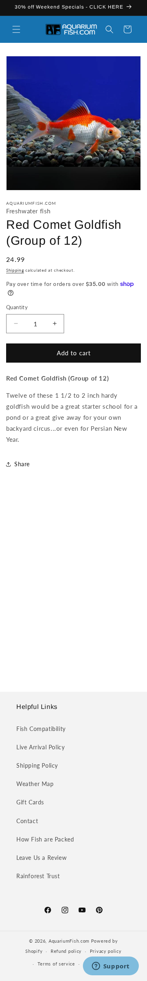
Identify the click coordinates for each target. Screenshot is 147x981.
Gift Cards (30, 802)
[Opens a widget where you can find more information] (110, 967)
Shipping (15, 270)
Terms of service (56, 963)
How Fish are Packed (45, 839)
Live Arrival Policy (40, 747)
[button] (16, 29)
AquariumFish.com (69, 940)
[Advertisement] (73, 588)
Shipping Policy (37, 765)
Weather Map (35, 783)
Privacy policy (106, 951)
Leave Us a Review (41, 857)
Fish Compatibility (41, 728)
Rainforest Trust (38, 875)
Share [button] (22, 464)
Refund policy (66, 951)
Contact (27, 820)
